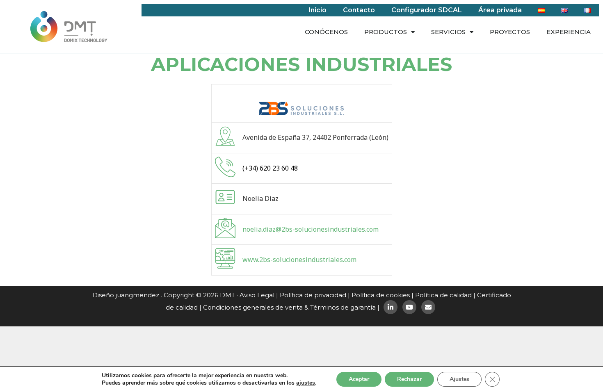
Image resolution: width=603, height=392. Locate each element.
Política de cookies (381, 295)
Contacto (359, 10)
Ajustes (459, 379)
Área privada (500, 10)
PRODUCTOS (385, 32)
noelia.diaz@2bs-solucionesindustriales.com (310, 229)
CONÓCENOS (326, 32)
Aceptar (359, 379)
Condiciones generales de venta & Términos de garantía (289, 307)
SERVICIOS (448, 32)
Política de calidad (443, 295)
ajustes (305, 383)
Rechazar (409, 379)
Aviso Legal (257, 295)
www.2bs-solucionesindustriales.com (299, 259)
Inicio (317, 10)
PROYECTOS (510, 32)
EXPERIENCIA (568, 32)
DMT (227, 295)
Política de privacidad (313, 295)
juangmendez (137, 295)
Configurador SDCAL (426, 10)
